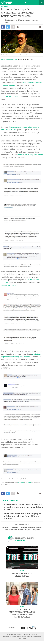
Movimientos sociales (27, 528)
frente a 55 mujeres (8, 285)
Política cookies (21, 637)
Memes (22, 607)
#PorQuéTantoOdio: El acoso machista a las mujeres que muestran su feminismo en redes (23, 507)
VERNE (22, 571)
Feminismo (5, 528)
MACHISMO (4, 6)
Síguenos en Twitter (26, 2)
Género (21, 530)
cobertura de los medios (10, 96)
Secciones (41, 2)
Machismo (14, 528)
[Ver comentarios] (18, 27)
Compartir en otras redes (13, 27)
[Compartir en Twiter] (8, 27)
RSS (20, 639)
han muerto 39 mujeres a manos (30, 155)
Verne (6, 2)
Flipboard (28, 482)
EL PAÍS (28, 628)
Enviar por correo (40, 27)
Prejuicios (36, 530)
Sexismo (39, 528)
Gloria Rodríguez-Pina (9, 59)
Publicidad (26, 634)
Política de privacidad (9, 637)
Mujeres (28, 530)
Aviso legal (34, 634)
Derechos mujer (11, 530)
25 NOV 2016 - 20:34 (25, 59)
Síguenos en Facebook (22, 2)
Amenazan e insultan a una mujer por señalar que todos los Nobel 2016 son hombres (22, 516)
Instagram (21, 482)
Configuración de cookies (34, 637)
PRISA (24, 639)
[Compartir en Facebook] (3, 27)
